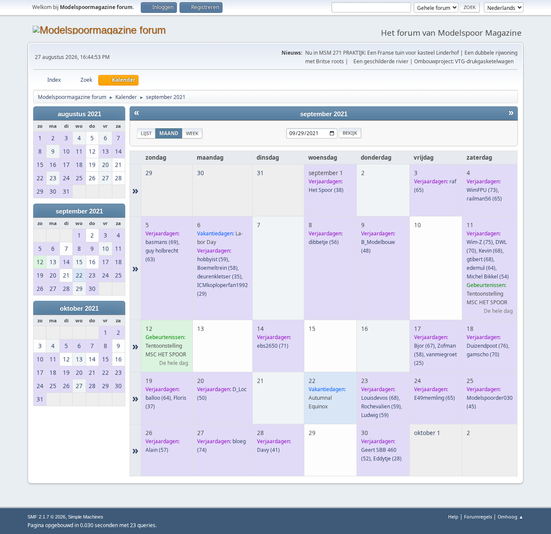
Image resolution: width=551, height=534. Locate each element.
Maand (168, 133)
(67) (424, 345)
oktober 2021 (79, 308)
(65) (484, 198)
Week (192, 133)
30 (200, 173)
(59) (212, 259)
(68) (490, 250)
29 (148, 173)
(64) (481, 268)
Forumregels (478, 516)
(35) (219, 276)
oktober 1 (427, 433)
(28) (387, 458)
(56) (324, 242)
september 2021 (79, 211)
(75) (480, 242)
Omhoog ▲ (510, 516)
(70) (483, 354)
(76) (487, 345)
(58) (217, 268)
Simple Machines (85, 516)
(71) (272, 345)
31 (260, 173)
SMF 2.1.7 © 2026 (46, 516)
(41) (268, 450)
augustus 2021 (79, 114)
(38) (326, 190)
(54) (488, 276)
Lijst (146, 133)
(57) (156, 450)
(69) (161, 242)
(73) (482, 190)
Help (453, 516)
